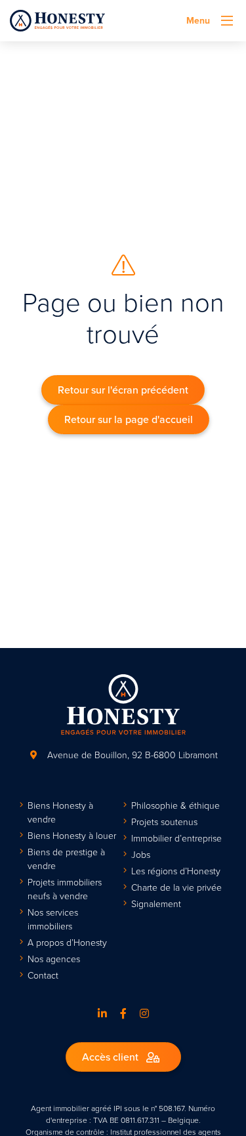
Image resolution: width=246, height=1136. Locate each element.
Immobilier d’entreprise (176, 838)
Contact (43, 975)
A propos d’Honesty (67, 942)
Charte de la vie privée (176, 887)
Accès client (111, 1056)
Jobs (140, 854)
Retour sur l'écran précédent (123, 389)
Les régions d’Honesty (175, 870)
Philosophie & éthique (175, 805)
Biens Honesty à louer (72, 835)
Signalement (156, 903)
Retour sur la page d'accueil (128, 419)
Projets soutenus (164, 821)
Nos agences (54, 958)
